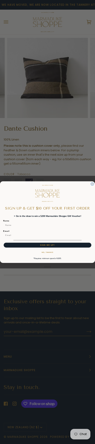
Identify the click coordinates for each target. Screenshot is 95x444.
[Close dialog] (92, 183)
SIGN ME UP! (47, 245)
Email (6, 231)
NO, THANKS (47, 252)
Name (6, 221)
